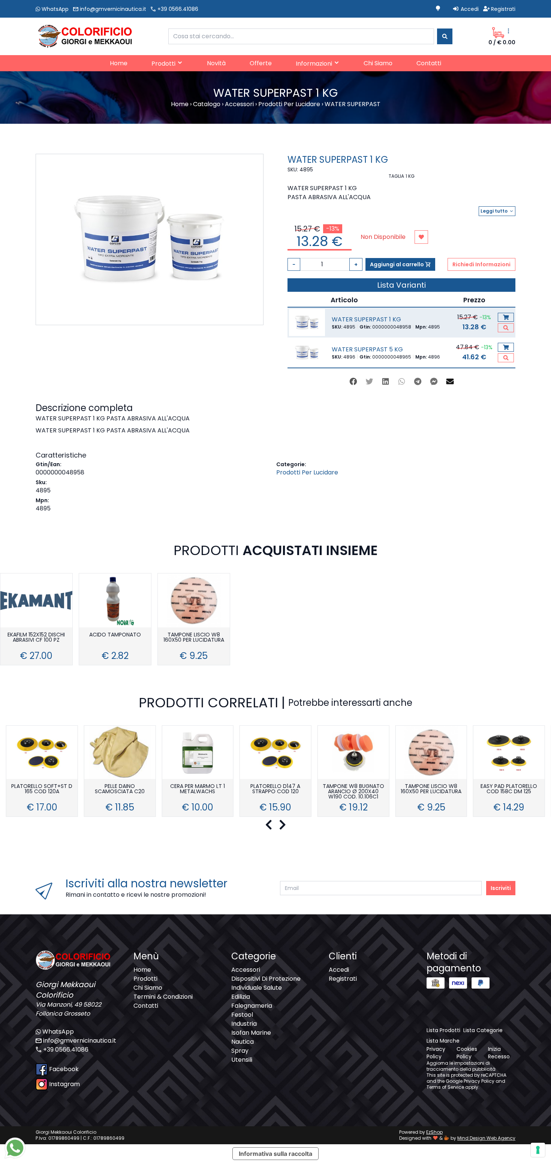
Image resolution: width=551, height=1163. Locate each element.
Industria (244, 1023)
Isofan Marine (251, 1032)
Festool (242, 1014)
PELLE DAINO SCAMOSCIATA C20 (120, 789)
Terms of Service (445, 1087)
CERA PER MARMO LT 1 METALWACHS (197, 789)
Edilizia (240, 996)
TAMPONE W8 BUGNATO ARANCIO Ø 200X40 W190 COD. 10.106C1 (353, 791)
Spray (240, 1050)
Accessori (245, 969)
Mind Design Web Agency (486, 1138)
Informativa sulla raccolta (275, 1153)
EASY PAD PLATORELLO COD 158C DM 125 (509, 789)
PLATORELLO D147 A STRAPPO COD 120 (275, 789)
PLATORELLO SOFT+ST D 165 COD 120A (41, 789)
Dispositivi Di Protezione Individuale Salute (266, 983)
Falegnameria (251, 1005)
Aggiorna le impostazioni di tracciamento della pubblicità (461, 1066)
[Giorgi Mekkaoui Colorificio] (84, 36)
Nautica (242, 1041)
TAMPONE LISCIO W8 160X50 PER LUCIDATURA (193, 638)
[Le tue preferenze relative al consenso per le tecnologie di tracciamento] (538, 1150)
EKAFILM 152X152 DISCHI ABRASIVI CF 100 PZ (36, 638)
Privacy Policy (479, 1081)
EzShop (434, 1132)
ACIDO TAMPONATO (115, 635)
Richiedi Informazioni (481, 264)
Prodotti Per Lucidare (307, 472)
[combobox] (301, 36)
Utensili (241, 1059)
